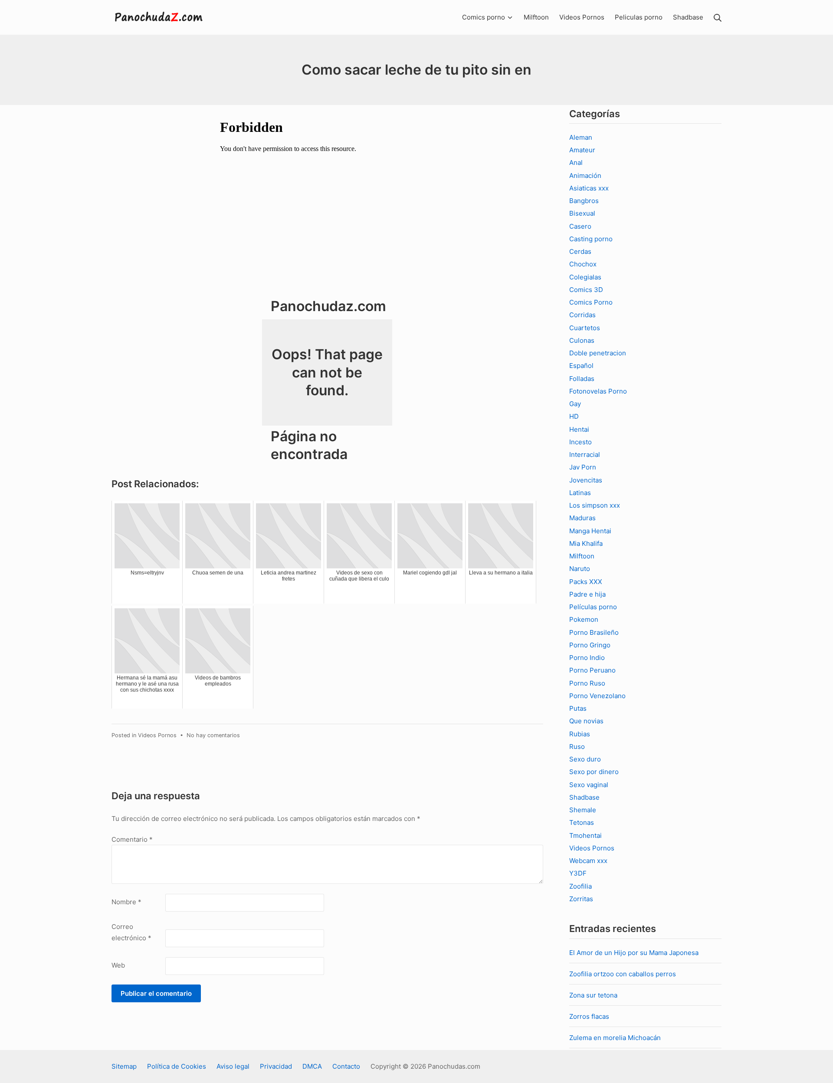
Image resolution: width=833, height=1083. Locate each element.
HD (574, 416)
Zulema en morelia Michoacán (615, 1038)
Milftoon (581, 556)
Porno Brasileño (594, 632)
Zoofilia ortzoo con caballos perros (622, 974)
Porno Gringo (589, 645)
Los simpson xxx (594, 505)
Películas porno (593, 607)
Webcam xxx (588, 861)
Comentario (132, 839)
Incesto (580, 442)
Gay (575, 404)
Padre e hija (587, 594)
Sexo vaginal (588, 785)
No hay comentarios (213, 735)
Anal (576, 162)
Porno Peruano (592, 670)
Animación (585, 175)
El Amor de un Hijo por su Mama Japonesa (634, 952)
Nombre (126, 902)
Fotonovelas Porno (598, 391)
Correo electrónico (131, 932)
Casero (580, 226)
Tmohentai (585, 835)
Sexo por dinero (594, 772)
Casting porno (591, 239)
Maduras (582, 518)
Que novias (586, 721)
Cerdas (580, 251)
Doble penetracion (597, 353)
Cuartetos (584, 328)
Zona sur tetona (593, 995)
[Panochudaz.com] (159, 17)
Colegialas (585, 277)
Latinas (580, 493)
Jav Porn (582, 467)
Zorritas (581, 899)
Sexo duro (585, 759)
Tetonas (581, 822)
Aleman (580, 137)
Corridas (582, 315)
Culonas (581, 340)
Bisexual (582, 213)
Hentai (579, 429)
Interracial (584, 454)
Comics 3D (586, 290)
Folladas (581, 378)
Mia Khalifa (586, 543)
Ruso (577, 746)
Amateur (582, 150)
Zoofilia (580, 886)
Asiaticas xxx (589, 188)
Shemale (582, 810)
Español (581, 365)
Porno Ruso (587, 683)
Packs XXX (585, 582)
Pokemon (583, 619)
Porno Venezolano (597, 696)
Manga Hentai (590, 531)
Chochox (583, 264)
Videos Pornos (157, 735)
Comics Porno (591, 302)
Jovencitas (585, 480)
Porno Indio (587, 657)
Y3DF (578, 873)
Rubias (579, 734)
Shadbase (584, 797)
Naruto (579, 568)
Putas (578, 708)
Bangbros (584, 201)
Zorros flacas (589, 1016)
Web (118, 965)
